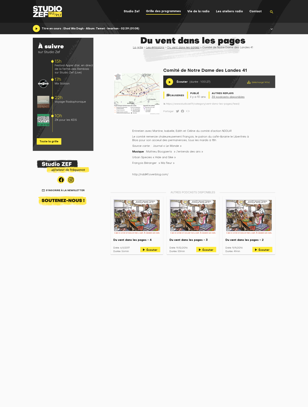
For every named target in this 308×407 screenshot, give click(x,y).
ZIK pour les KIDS (66, 119)
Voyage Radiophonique (70, 101)
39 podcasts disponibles (228, 96)
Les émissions (155, 47)
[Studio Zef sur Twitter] (176, 112)
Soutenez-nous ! (63, 200)
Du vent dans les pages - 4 (132, 240)
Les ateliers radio (229, 11)
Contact (255, 11)
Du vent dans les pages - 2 (244, 240)
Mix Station (62, 83)
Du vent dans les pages (183, 47)
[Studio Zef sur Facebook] (181, 112)
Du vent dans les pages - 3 (189, 240)
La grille (138, 47)
